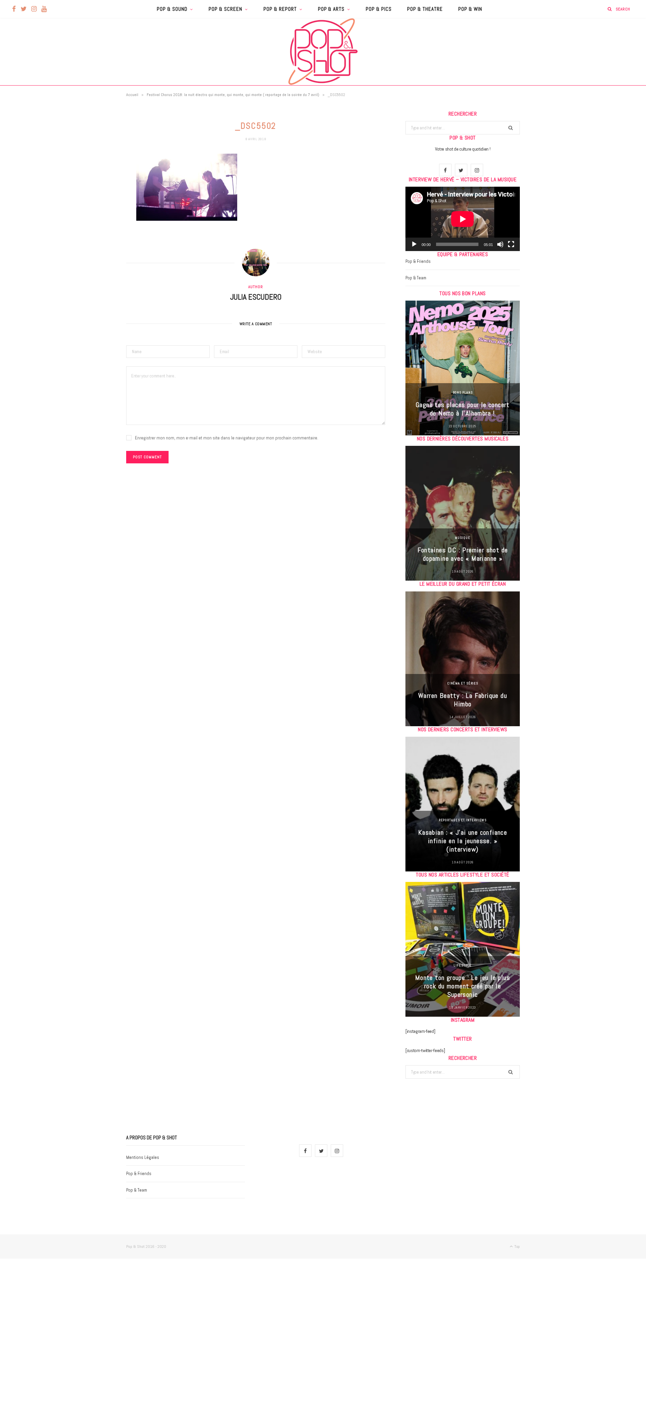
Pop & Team (415, 278)
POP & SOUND (172, 9)
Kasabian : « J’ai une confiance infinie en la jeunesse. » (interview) (462, 841)
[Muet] (500, 244)
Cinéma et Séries (462, 683)
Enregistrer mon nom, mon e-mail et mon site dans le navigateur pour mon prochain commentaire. (226, 438)
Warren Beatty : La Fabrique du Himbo (462, 699)
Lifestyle (462, 965)
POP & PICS (379, 9)
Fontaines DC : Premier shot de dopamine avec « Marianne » (463, 554)
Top (516, 1246)
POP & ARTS (331, 9)
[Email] (92, 230)
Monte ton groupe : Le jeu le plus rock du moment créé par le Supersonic (462, 986)
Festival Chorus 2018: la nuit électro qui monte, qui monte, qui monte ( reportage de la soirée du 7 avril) (233, 94)
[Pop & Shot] (323, 51)
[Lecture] (414, 244)
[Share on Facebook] (92, 178)
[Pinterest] (92, 213)
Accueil (132, 94)
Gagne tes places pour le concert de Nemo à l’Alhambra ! (463, 409)
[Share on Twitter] (92, 196)
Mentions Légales (142, 1157)
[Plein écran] (511, 244)
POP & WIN (470, 9)
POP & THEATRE (425, 9)
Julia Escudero (256, 297)
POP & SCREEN (225, 9)
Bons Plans (463, 392)
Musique (462, 537)
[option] (462, 368)
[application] (462, 219)
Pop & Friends (418, 261)
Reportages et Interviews (463, 820)
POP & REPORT (280, 9)
